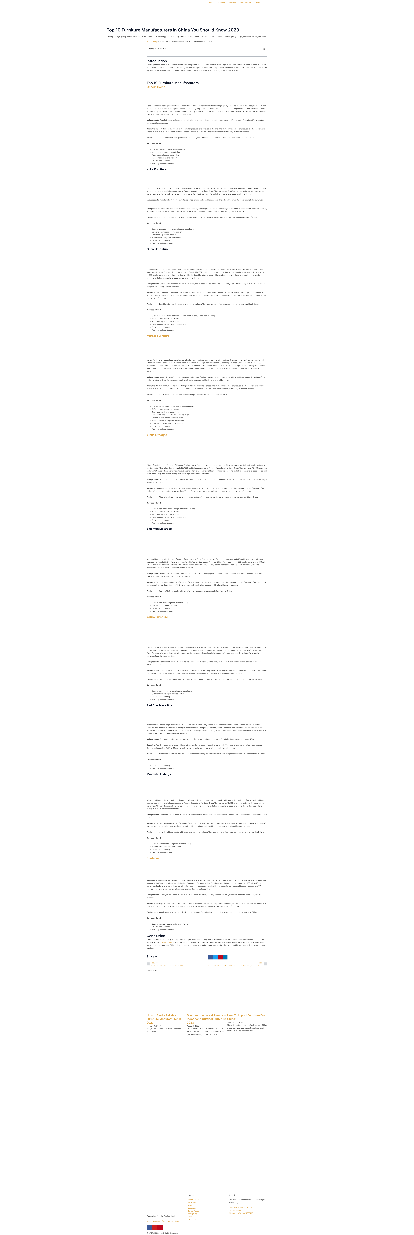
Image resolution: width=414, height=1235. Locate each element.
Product (221, 2)
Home (149, 41)
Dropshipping (245, 2)
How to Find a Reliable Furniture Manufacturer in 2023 (164, 1019)
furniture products (166, 942)
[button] (264, 49)
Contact (268, 2)
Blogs (258, 2)
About (211, 2)
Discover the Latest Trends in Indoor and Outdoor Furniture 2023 (206, 1019)
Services (232, 2)
